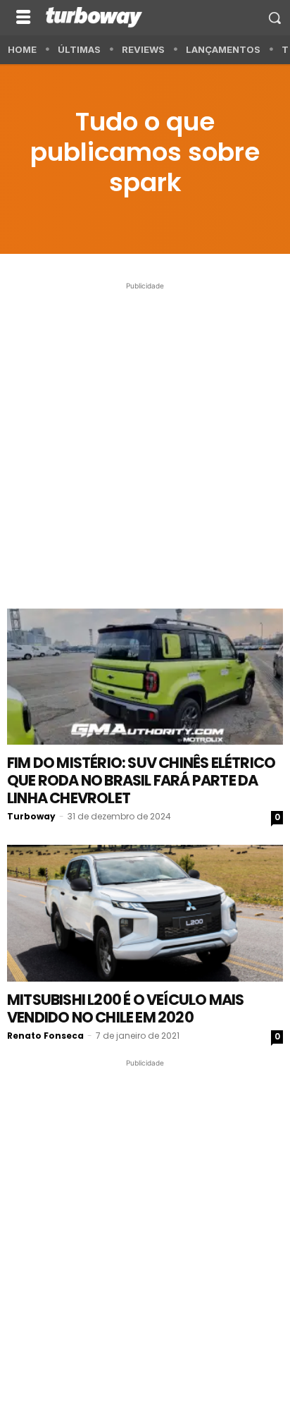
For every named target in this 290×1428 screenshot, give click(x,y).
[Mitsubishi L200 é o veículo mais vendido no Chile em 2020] (145, 913)
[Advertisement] (145, 438)
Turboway (31, 816)
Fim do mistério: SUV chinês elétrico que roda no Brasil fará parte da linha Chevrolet (141, 780)
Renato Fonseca (45, 1036)
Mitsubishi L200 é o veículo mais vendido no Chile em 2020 (125, 1008)
